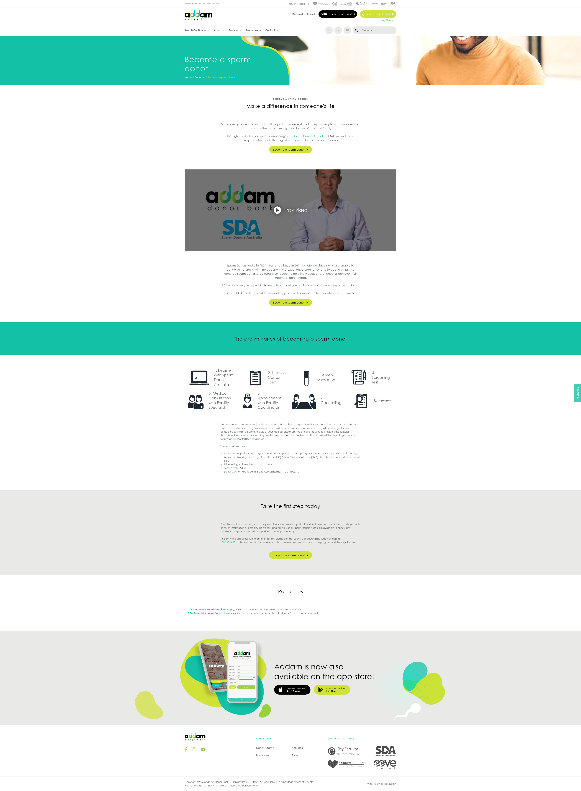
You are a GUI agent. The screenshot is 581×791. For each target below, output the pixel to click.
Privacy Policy (241, 781)
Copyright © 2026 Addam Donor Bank (206, 781)
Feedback (577, 393)
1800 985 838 (228, 542)
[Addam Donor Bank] (198, 15)
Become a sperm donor (288, 149)
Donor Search (265, 747)
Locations (262, 755)
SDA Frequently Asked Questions (207, 609)
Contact (297, 755)
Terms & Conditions (264, 781)
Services (297, 747)
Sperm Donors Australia (310, 136)
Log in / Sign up (386, 20)
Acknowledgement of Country (296, 781)
